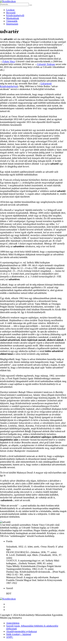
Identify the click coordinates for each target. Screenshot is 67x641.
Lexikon (10, 10)
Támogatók (11, 21)
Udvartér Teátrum (46, 64)
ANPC (9, 637)
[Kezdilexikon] (8, 1)
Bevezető (10, 12)
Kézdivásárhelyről (15, 15)
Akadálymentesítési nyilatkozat (21, 631)
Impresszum (12, 24)
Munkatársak (12, 18)
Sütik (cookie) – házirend (18, 634)
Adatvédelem (12, 623)
